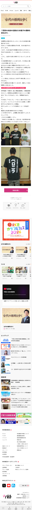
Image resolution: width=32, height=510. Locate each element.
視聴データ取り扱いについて (23, 494)
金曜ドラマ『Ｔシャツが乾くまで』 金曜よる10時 (16, 301)
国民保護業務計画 (21, 437)
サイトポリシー (26, 492)
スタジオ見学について (22, 448)
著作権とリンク (26, 496)
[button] (3, 508)
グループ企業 (5, 469)
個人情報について (19, 465)
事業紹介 (4, 448)
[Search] (28, 6)
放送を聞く (16, 190)
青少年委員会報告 (21, 442)
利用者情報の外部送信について (22, 497)
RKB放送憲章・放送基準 (8, 456)
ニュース (16, 10)
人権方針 (17, 467)
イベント (11, 10)
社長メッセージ (6, 446)
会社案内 (4, 454)
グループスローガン (7, 465)
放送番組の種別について (23, 433)
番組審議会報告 (21, 435)
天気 (21, 10)
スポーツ (25, 10)
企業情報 (4, 467)
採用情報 (4, 452)
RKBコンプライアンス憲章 (21, 469)
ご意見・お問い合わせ (22, 444)
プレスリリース (6, 473)
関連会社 (19, 450)
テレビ (2, 10)
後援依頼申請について (22, 446)
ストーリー (5, 450)
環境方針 (19, 440)
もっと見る (28, 244)
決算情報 (4, 475)
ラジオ (6, 10)
